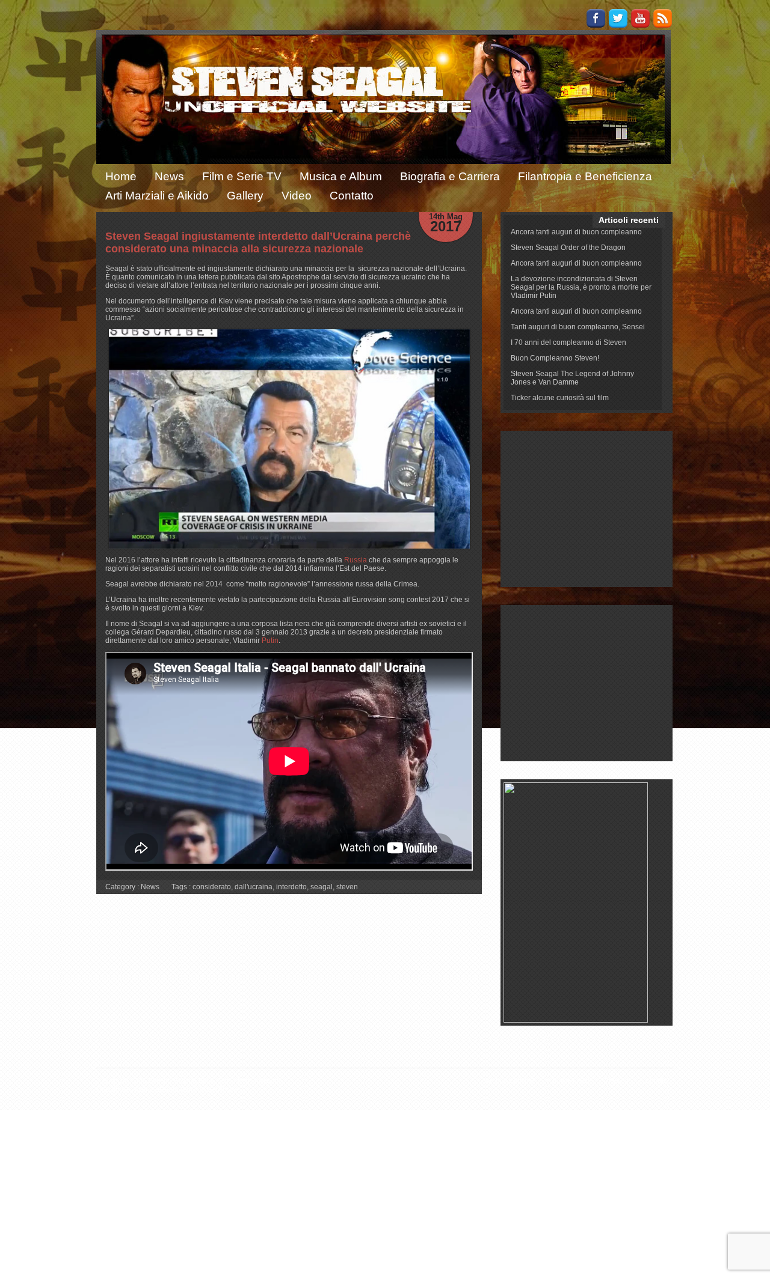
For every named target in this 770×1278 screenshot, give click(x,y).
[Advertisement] (587, 509)
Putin (270, 640)
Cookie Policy (569, 1081)
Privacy (616, 1081)
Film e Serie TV (242, 176)
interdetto (291, 887)
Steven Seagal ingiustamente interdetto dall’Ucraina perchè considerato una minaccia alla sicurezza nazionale (258, 242)
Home (121, 176)
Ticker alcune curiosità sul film (560, 398)
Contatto (352, 195)
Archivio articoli (510, 1081)
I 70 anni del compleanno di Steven (568, 342)
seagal (321, 887)
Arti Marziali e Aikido (157, 195)
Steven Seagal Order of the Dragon (568, 247)
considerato (211, 887)
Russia (355, 560)
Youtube (640, 18)
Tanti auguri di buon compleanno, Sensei (578, 327)
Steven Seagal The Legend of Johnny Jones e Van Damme (572, 378)
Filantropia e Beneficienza (585, 176)
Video (297, 195)
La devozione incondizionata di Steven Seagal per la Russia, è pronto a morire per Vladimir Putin (581, 287)
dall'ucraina (254, 887)
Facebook (596, 18)
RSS (662, 18)
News (169, 176)
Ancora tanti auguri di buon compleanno (576, 232)
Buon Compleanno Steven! (555, 358)
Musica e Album (341, 176)
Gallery (245, 195)
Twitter (618, 18)
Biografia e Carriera (450, 176)
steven (347, 887)
